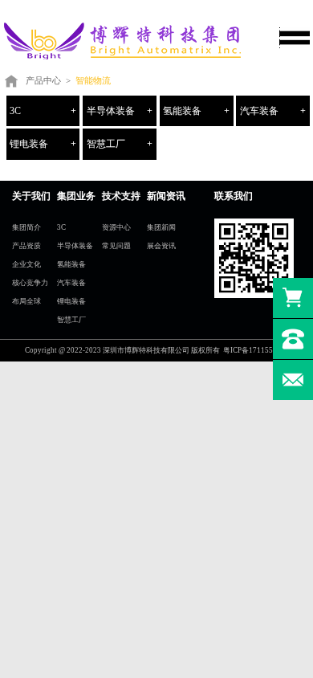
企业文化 (26, 264)
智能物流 (93, 80)
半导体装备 (111, 110)
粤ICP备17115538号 (255, 350)
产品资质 (26, 246)
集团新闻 (161, 227)
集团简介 (26, 227)
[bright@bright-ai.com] (293, 380)
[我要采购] (293, 298)
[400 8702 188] (293, 339)
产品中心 (43, 80)
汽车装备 (259, 110)
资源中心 (116, 227)
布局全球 (26, 301)
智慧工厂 (106, 143)
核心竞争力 (30, 283)
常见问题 (116, 246)
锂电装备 (29, 143)
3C (15, 110)
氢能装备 (182, 110)
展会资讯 (161, 246)
